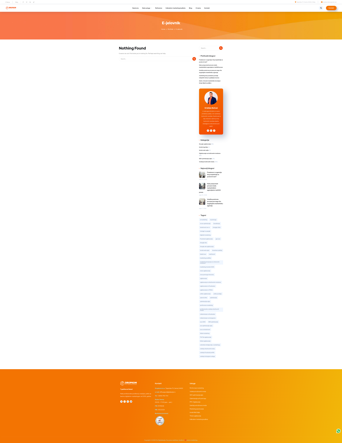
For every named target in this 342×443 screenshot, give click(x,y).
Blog (190, 8)
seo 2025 (202, 322)
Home (163, 29)
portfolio (170, 29)
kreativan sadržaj (217, 250)
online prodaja (217, 294)
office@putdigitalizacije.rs (167, 392)
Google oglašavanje (205, 144)
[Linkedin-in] (30, 2)
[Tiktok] (34, 2)
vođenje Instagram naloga (207, 356)
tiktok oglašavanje (205, 341)
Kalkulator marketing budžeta (175, 8)
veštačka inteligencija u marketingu (210, 345)
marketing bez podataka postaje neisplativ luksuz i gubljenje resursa (209, 77)
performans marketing (206, 305)
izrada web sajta (204, 250)
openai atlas (203, 297)
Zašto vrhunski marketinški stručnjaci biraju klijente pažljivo (209, 82)
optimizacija (213, 297)
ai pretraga (213, 219)
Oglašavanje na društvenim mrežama (209, 153)
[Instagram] (26, 2)
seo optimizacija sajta (206, 325)
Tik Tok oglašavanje (205, 337)
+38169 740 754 (162, 396)
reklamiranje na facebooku (207, 314)
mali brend (212, 254)
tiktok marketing (204, 333)
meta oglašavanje (205, 271)
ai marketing (203, 219)
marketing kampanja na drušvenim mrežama (209, 262)
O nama (198, 8)
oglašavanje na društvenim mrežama (210, 282)
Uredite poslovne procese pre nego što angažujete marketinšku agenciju (210, 71)
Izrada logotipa (203, 147)
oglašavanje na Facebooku (207, 286)
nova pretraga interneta (207, 274)
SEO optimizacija (213, 322)
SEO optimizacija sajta (205, 158)
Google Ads (203, 242)
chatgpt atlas (216, 227)
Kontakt (207, 8)
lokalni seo (203, 254)
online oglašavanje (205, 294)
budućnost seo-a (205, 227)
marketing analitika (205, 258)
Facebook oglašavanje (206, 239)
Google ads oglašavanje (207, 246)
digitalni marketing (205, 235)
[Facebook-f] (23, 2)
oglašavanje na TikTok (206, 290)
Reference (158, 8)
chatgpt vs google (205, 231)
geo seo (218, 239)
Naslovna (135, 8)
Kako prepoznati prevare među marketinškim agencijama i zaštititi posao (211, 66)
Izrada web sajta (204, 150)
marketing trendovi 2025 (207, 267)
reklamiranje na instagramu (208, 318)
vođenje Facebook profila (207, 352)
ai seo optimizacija (205, 223)
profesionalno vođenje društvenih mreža (209, 309)
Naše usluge (146, 8)
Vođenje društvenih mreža (206, 162)
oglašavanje (203, 278)
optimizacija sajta (205, 301)
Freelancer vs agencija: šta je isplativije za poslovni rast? (211, 61)
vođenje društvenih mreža (207, 348)
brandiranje (216, 223)
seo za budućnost (205, 329)
